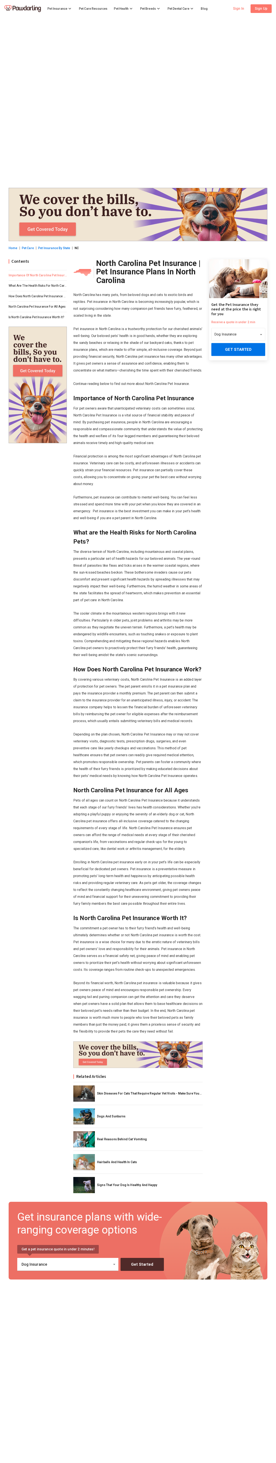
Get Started (238, 349)
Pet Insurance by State (54, 248)
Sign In (238, 8)
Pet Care (28, 248)
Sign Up (261, 8)
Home (13, 248)
